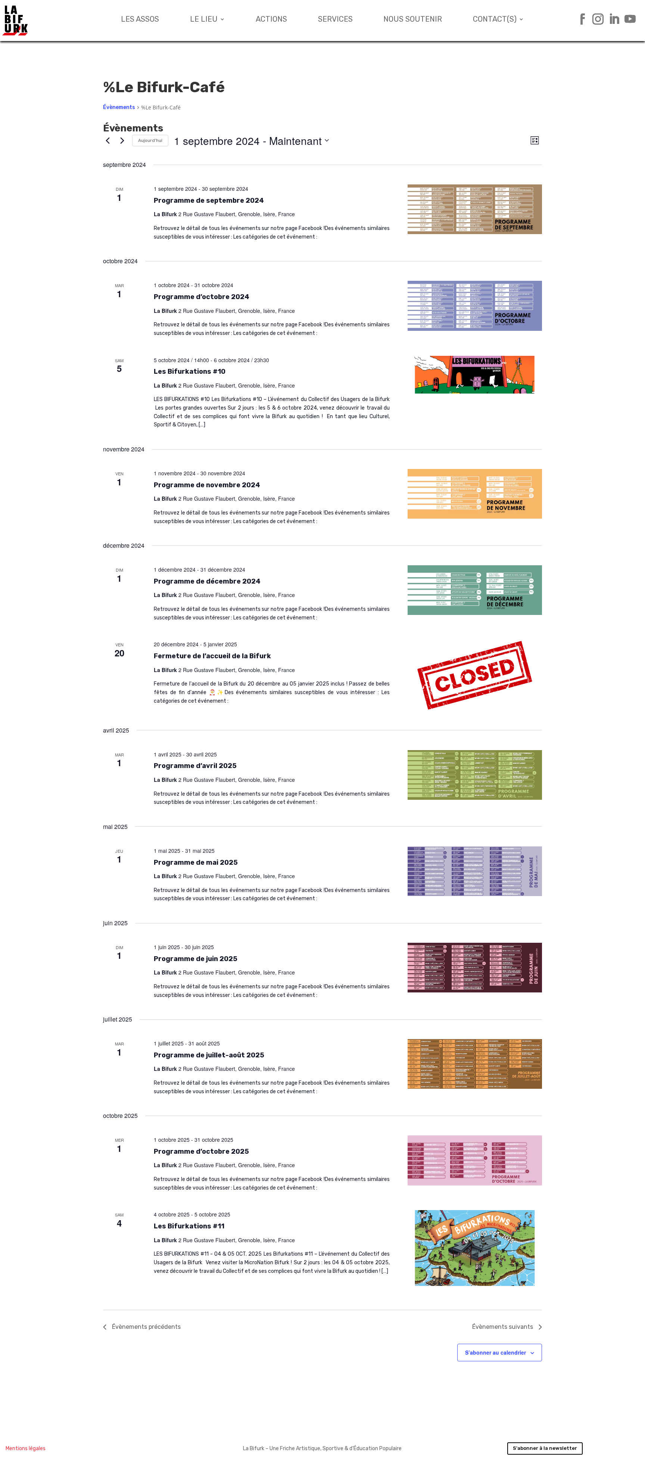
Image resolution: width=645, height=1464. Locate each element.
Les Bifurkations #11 (189, 1226)
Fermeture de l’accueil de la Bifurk (212, 656)
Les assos (140, 20)
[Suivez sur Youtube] (627, 19)
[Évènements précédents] (107, 140)
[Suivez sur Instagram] (595, 19)
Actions (271, 20)
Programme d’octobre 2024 (201, 297)
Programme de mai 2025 (196, 862)
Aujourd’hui (150, 140)
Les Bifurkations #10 (189, 371)
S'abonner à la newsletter (545, 1448)
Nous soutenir (412, 20)
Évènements (119, 107)
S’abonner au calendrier (495, 1352)
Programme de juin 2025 (195, 959)
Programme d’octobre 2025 (201, 1151)
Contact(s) (495, 20)
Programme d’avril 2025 (195, 766)
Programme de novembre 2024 (207, 485)
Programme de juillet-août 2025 (209, 1055)
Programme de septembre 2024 (209, 200)
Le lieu (204, 20)
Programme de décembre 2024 (207, 581)
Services (335, 20)
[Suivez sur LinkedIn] (611, 19)
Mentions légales (26, 1448)
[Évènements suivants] (122, 140)
